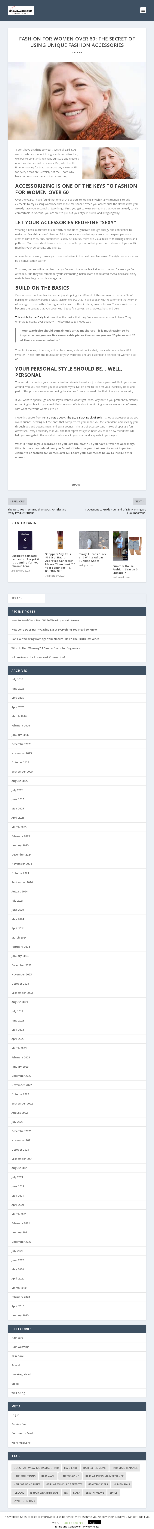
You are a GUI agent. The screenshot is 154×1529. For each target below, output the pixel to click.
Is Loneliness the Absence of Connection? (38, 657)
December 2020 (21, 1242)
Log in (15, 1415)
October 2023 (20, 983)
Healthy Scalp (98, 1484)
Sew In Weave (95, 1492)
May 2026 (17, 698)
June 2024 (17, 910)
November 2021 (21, 1140)
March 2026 (18, 716)
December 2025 (21, 744)
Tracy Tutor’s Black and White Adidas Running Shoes (92, 557)
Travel (15, 1365)
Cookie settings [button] (73, 1523)
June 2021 (17, 1186)
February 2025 (20, 836)
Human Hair (121, 1484)
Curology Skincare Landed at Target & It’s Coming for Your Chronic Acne (25, 561)
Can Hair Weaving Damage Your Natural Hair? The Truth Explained (55, 639)
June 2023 (17, 1020)
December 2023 (21, 965)
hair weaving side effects (64, 1484)
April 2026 (17, 707)
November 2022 (21, 1085)
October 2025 (20, 762)
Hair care (77, 52)
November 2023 (21, 974)
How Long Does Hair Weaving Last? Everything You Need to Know (54, 629)
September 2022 (22, 1103)
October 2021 (20, 1149)
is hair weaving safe (44, 1492)
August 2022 (19, 1112)
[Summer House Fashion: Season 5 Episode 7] (128, 546)
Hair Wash (48, 1476)
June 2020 (17, 1260)
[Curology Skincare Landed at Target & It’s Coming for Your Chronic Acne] (26, 540)
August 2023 (19, 1002)
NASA (76, 1492)
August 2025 (19, 781)
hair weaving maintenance (104, 1476)
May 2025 (17, 808)
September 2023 (22, 993)
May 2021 (17, 1195)
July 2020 (17, 1251)
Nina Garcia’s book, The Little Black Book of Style (72, 417)
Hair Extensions (94, 1468)
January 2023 (20, 1066)
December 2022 (21, 1076)
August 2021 (19, 1168)
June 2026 (17, 688)
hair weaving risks (27, 1484)
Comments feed (22, 1433)
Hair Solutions (24, 1476)
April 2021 (17, 1205)
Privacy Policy (91, 1526)
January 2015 (20, 1315)
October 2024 (20, 873)
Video (15, 1384)
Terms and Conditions (68, 1526)
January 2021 (20, 1232)
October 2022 (20, 1094)
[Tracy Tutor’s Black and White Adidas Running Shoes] (94, 540)
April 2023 (17, 1039)
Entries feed (19, 1424)
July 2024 (17, 900)
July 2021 (17, 1177)
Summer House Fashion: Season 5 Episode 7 (125, 569)
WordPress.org (20, 1443)
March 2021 (18, 1214)
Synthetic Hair (24, 1501)
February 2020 (20, 1297)
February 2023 (20, 1057)
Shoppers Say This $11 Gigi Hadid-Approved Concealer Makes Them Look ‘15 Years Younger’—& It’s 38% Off (60, 562)
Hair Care (71, 1468)
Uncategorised (21, 1374)
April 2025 (17, 817)
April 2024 (17, 928)
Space (114, 1492)
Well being (18, 1393)
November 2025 (21, 753)
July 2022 (17, 1122)
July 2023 (17, 1011)
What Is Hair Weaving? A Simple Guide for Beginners (45, 648)
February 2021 (20, 1223)
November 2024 (21, 863)
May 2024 (17, 919)
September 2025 (22, 771)
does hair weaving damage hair (36, 1468)
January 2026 (20, 735)
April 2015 (17, 1306)
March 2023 (18, 1048)
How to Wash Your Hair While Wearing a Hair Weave (45, 620)
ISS (66, 1492)
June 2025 (17, 799)
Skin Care (17, 1356)
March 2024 (18, 937)
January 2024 (20, 956)
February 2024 (20, 946)
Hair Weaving (20, 1347)
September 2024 (22, 882)
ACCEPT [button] (94, 1523)
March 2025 (18, 827)
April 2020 (17, 1278)
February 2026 (20, 725)
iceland (19, 1492)
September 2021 (22, 1159)
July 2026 (17, 679)
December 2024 (21, 854)
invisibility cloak (38, 234)
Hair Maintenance (125, 1468)
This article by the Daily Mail (32, 317)
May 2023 (17, 1029)
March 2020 (18, 1288)
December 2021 (21, 1131)
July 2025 (17, 790)
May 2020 (17, 1269)
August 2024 (19, 891)
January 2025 (20, 845)
